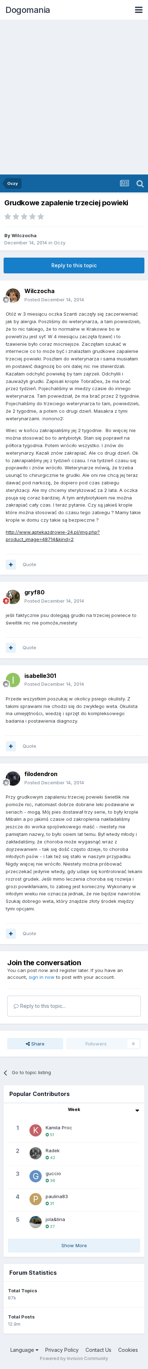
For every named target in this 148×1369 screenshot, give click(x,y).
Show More (74, 1245)
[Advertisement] (74, 97)
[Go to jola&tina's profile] (35, 1222)
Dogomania (27, 10)
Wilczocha (24, 235)
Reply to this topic (74, 265)
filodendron (40, 773)
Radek (53, 1150)
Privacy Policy (62, 1350)
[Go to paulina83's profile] (35, 1199)
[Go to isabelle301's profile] (13, 680)
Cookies (128, 1350)
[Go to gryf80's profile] (13, 597)
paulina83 (57, 1196)
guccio (53, 1173)
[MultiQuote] (11, 565)
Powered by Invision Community (74, 1358)
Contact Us (98, 1350)
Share (37, 1044)
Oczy (59, 242)
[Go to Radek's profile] (35, 1153)
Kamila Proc (59, 1127)
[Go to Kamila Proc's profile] (35, 1130)
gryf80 (34, 592)
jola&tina (55, 1219)
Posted (54, 299)
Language (23, 1350)
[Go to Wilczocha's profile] (13, 295)
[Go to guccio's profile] (35, 1176)
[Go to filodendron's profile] (13, 778)
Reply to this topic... (42, 1006)
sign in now (42, 977)
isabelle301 (40, 675)
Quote (29, 564)
